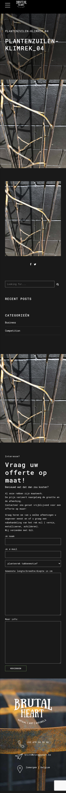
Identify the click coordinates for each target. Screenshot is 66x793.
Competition (12, 330)
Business (10, 322)
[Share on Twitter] (35, 264)
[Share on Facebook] (30, 264)
